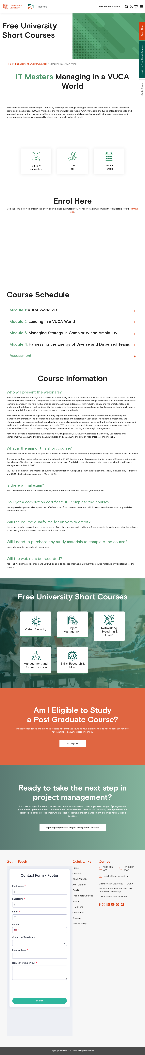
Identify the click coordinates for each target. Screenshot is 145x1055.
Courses (76, 873)
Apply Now (142, 30)
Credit (75, 890)
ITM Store (77, 907)
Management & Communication (31, 64)
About (75, 901)
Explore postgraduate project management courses (72, 828)
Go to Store (142, 89)
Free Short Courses (82, 896)
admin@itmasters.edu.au (116, 876)
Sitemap (76, 918)
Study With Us (79, 879)
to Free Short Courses (142, 59)
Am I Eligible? (72, 743)
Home (10, 64)
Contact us (78, 912)
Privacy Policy (79, 923)
